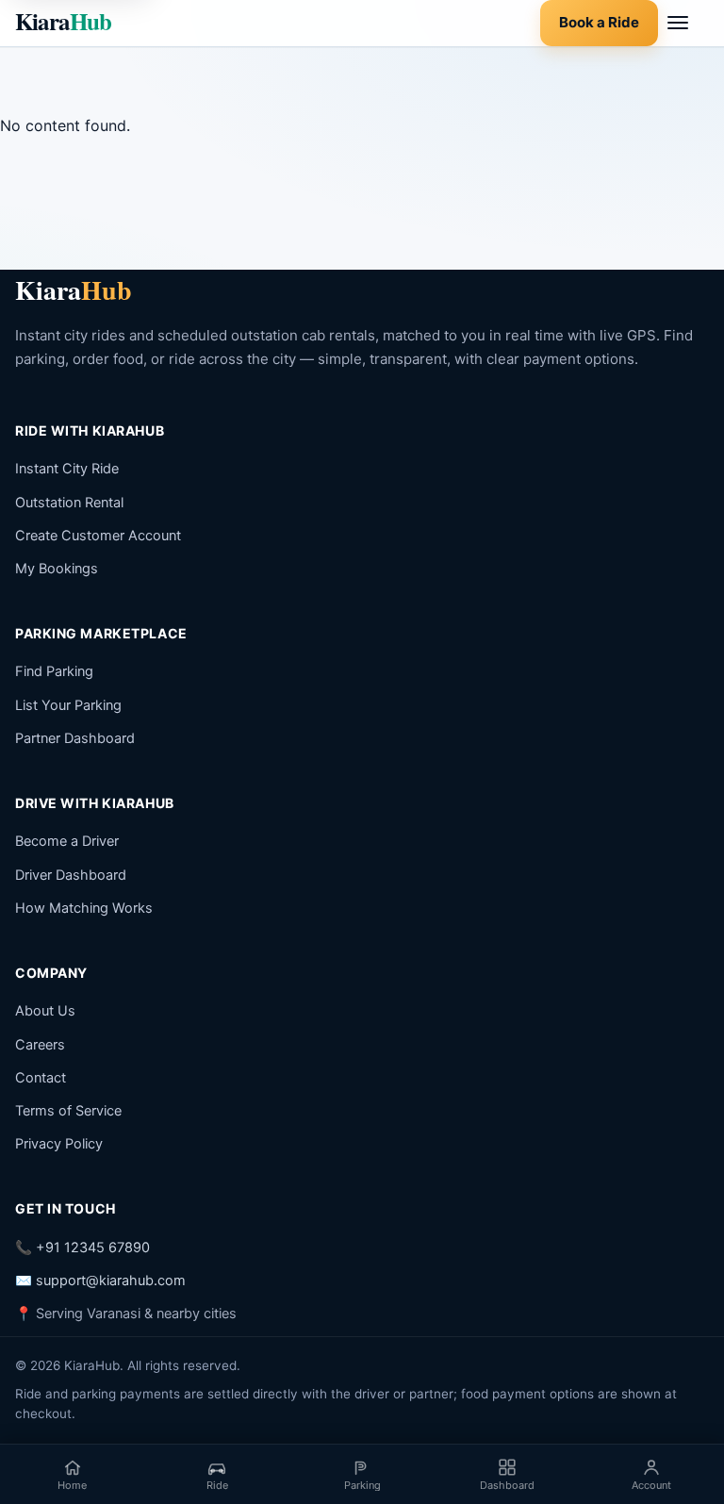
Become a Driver (67, 841)
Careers (40, 1044)
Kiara (63, 21)
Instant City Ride (67, 468)
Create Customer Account (98, 535)
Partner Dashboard (75, 738)
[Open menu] (688, 22)
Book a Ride (599, 22)
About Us (45, 1010)
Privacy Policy (59, 1143)
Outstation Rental (69, 502)
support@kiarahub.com (111, 1280)
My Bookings (56, 568)
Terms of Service (68, 1110)
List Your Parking (68, 705)
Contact (40, 1077)
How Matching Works (84, 908)
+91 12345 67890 (93, 1247)
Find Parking (54, 671)
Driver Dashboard (70, 875)
